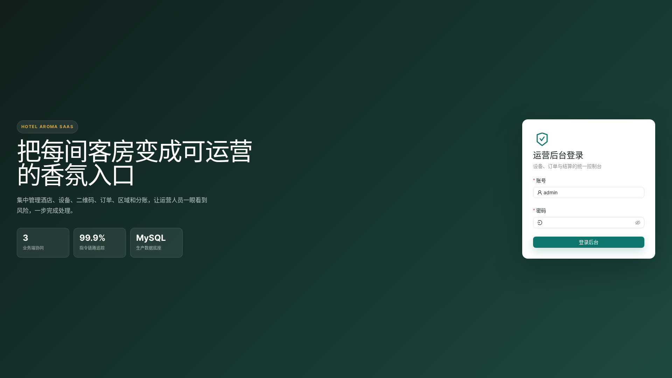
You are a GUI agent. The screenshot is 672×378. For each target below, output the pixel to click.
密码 (541, 211)
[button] (637, 222)
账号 (541, 180)
